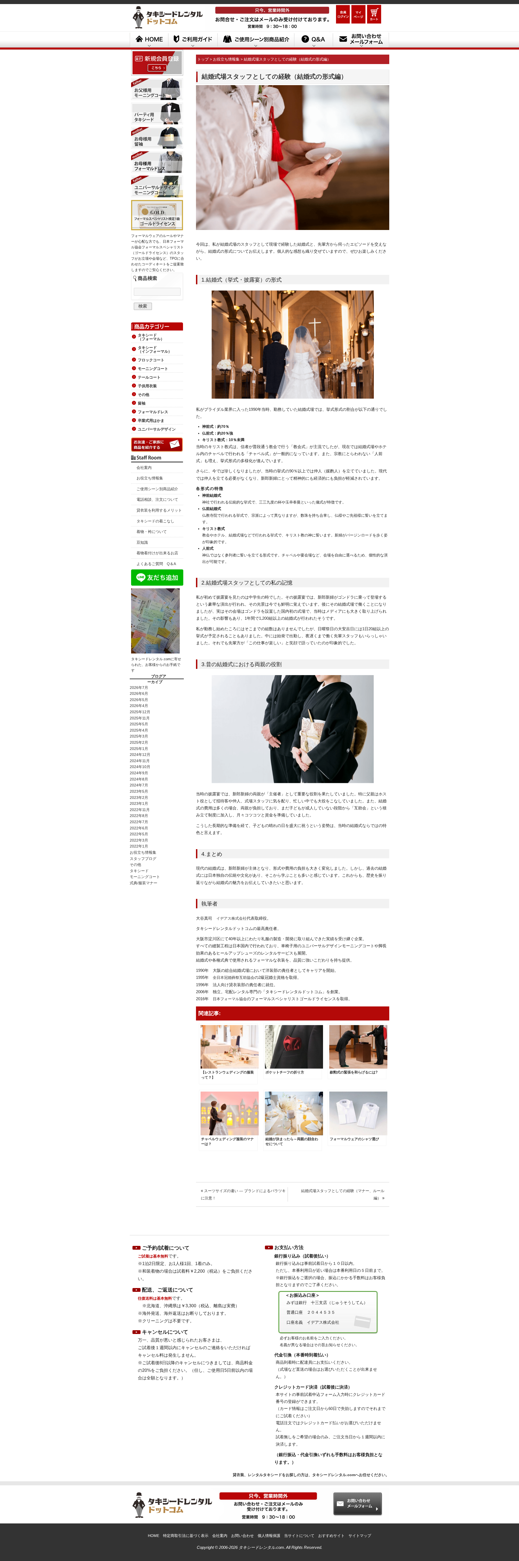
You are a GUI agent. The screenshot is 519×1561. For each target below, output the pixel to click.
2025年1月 (139, 748)
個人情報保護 (269, 1535)
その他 (143, 394)
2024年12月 (140, 754)
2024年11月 (140, 761)
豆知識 (142, 542)
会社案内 (144, 467)
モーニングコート (153, 368)
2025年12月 (140, 712)
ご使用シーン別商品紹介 (157, 489)
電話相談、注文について (157, 499)
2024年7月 (139, 785)
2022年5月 (139, 834)
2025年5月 (139, 724)
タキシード (139, 871)
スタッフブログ (143, 858)
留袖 (141, 403)
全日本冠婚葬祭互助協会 (233, 977)
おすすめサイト (331, 1535)
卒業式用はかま (151, 420)
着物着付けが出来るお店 (157, 553)
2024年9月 (139, 773)
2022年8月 (139, 815)
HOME (149, 40)
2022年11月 (140, 810)
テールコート (149, 377)
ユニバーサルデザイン (157, 429)
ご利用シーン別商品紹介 (255, 40)
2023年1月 (139, 803)
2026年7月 (139, 687)
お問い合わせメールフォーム (361, 40)
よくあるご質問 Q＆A (156, 564)
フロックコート (151, 360)
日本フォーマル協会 (230, 999)
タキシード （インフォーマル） (155, 349)
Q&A (313, 40)
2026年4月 (139, 705)
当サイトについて (299, 1535)
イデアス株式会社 (231, 918)
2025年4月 (139, 730)
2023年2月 (139, 797)
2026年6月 (139, 693)
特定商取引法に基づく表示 (185, 1535)
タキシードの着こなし (155, 521)
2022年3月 (139, 840)
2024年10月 (140, 767)
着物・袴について (152, 531)
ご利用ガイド (192, 40)
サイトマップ (359, 1535)
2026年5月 (139, 700)
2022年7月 (139, 822)
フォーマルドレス (153, 412)
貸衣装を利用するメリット (159, 510)
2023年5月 (139, 791)
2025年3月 (139, 736)
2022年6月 (139, 828)
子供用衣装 (147, 386)
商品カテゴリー (157, 325)
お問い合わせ (242, 1535)
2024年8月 (139, 779)
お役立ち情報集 (150, 478)
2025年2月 (139, 742)
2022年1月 (139, 846)
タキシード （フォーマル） (151, 337)
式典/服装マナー (143, 883)
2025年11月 (140, 718)
